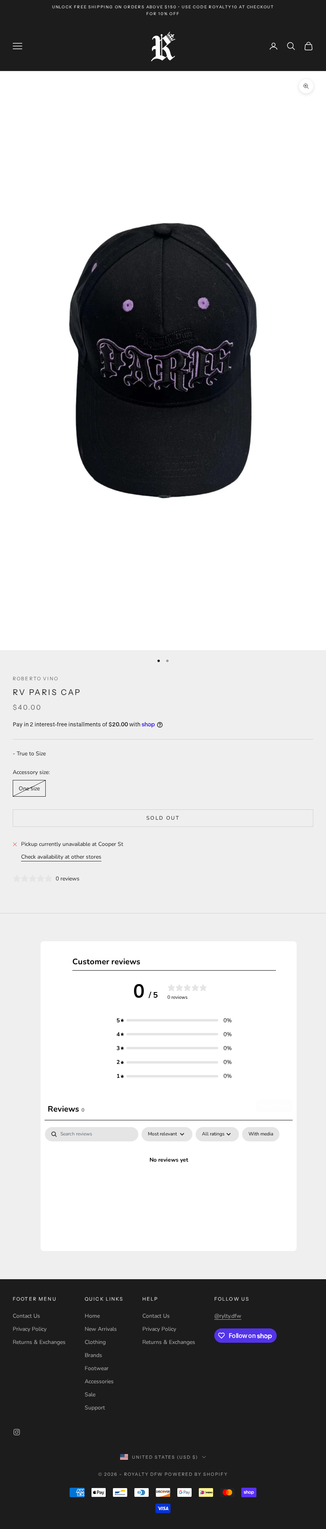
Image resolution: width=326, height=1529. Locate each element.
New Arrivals (101, 1329)
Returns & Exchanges (39, 1342)
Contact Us (26, 1316)
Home (92, 1316)
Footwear (97, 1368)
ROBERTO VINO (35, 678)
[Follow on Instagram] (17, 1432)
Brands (93, 1355)
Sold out (163, 818)
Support (95, 1407)
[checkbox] (260, 1134)
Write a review (274, 1105)
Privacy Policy (30, 1329)
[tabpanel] (169, 1187)
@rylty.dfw (227, 1316)
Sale (90, 1394)
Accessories (99, 1381)
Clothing (95, 1342)
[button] (174, 1020)
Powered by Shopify (196, 1474)
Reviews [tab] (66, 1109)
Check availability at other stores (61, 857)
